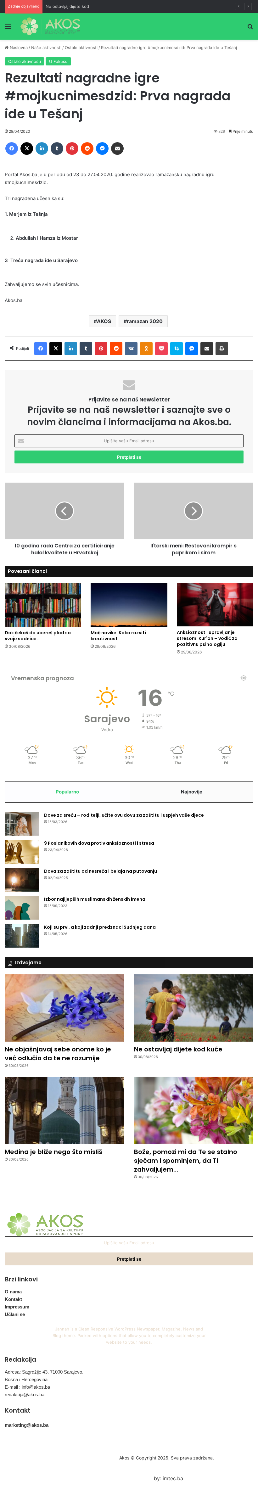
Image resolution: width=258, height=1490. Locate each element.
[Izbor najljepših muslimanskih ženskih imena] (22, 908)
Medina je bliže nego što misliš (53, 1151)
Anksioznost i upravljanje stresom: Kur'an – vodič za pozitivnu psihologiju (207, 638)
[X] (26, 148)
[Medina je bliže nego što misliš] (64, 1110)
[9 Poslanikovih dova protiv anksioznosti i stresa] (22, 852)
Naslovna (18, 47)
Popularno (67, 792)
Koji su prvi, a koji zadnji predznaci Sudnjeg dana (100, 927)
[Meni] (8, 28)
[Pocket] (161, 348)
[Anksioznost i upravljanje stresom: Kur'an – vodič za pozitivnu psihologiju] (215, 604)
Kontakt (13, 1299)
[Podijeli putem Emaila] (117, 148)
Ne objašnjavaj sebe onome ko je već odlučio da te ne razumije (58, 1053)
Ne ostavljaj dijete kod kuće (73, 6)
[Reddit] (87, 148)
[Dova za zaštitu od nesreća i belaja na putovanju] (22, 880)
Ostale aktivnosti (81, 47)
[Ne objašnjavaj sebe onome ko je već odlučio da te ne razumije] (64, 1008)
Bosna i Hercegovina (26, 1379)
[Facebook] (11, 148)
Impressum (17, 1306)
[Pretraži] (250, 28)
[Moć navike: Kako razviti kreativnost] (129, 604)
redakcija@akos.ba (24, 1394)
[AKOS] (50, 26)
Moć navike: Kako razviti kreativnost (118, 636)
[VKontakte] (131, 348)
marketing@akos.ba (26, 1425)
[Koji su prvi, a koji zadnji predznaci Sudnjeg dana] (22, 936)
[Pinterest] (72, 148)
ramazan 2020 (145, 321)
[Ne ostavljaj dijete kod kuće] (193, 1008)
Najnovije (191, 792)
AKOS (104, 321)
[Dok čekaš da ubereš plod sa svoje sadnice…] (43, 604)
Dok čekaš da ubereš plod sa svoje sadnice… (38, 636)
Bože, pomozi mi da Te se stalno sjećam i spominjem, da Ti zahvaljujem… (185, 1160)
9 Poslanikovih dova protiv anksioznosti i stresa (99, 843)
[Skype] (176, 348)
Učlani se (15, 1314)
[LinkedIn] (42, 148)
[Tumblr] (57, 148)
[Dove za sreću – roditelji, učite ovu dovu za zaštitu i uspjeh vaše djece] (22, 824)
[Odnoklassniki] (146, 348)
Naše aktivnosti (46, 47)
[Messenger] (102, 148)
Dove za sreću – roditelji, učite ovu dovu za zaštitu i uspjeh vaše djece (124, 815)
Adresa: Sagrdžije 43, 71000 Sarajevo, (44, 1372)
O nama (13, 1291)
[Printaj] (222, 348)
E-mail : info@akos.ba (27, 1387)
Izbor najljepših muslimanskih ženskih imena (94, 899)
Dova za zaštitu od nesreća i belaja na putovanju (100, 871)
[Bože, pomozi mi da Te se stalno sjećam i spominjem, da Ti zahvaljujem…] (193, 1110)
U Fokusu (58, 61)
